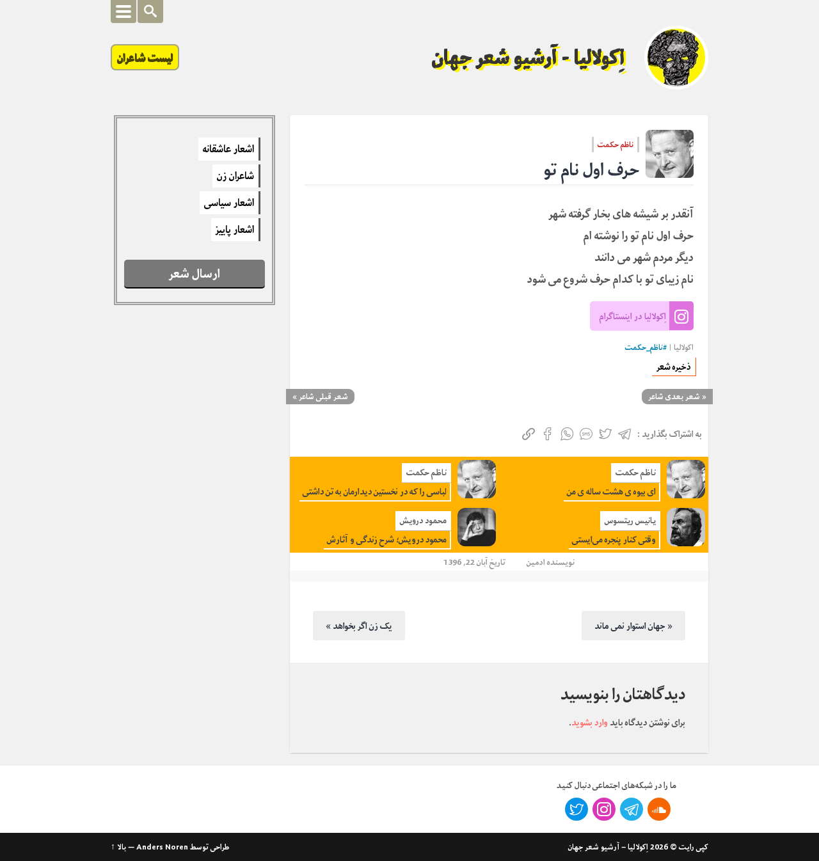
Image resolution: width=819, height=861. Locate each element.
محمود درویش (423, 520)
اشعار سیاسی (229, 203)
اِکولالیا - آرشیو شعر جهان (528, 57)
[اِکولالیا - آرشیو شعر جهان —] (676, 58)
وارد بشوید (589, 722)
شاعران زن (235, 176)
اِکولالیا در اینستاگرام (633, 316)
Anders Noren (162, 847)
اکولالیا (684, 347)
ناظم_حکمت (644, 347)
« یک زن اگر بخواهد (359, 626)
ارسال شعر (194, 273)
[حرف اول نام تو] (670, 154)
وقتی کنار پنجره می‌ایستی (614, 539)
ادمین (536, 562)
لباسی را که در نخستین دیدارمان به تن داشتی (375, 491)
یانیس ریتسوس (630, 520)
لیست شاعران (145, 57)
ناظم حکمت (615, 144)
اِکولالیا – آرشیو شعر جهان (608, 847)
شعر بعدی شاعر (674, 396)
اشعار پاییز (235, 229)
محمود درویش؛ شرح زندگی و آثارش (387, 539)
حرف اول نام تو (591, 170)
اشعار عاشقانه (228, 149)
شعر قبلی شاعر (323, 396)
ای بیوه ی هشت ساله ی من (611, 491)
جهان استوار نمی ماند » (633, 626)
